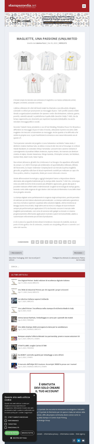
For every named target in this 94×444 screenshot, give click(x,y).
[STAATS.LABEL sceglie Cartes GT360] (14, 347)
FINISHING (30, 320)
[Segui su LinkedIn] (78, 440)
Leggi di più (28, 413)
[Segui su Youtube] (83, 440)
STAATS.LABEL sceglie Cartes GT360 (32, 346)
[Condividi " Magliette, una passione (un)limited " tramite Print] (74, 242)
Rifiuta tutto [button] (27, 433)
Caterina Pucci (41, 43)
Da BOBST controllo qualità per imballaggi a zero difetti (41, 355)
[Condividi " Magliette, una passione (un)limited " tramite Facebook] (32, 242)
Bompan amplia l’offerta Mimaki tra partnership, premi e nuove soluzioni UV (49, 336)
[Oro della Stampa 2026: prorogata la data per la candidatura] (14, 328)
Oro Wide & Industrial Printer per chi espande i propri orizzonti (43, 290)
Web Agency (80, 434)
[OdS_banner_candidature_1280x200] (47, 26)
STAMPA (37, 339)
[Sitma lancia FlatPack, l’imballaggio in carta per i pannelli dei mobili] (14, 319)
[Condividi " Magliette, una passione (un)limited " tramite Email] (69, 242)
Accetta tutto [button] (12, 433)
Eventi (30, 283)
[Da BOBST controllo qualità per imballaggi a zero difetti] (14, 356)
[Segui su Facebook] (74, 440)
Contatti (39, 434)
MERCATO (63, 43)
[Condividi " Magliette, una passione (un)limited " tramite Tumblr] (46, 242)
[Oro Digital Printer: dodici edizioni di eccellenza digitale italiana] (14, 282)
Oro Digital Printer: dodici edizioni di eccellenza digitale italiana (43, 280)
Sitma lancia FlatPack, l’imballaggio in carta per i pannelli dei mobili (45, 318)
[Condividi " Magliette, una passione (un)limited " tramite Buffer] (60, 242)
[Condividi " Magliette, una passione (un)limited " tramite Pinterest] (51, 242)
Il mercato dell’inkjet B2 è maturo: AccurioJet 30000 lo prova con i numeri (47, 364)
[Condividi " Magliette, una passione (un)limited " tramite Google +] (42, 242)
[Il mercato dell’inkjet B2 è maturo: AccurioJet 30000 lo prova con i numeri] (14, 366)
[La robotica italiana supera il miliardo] (14, 301)
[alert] (19, 417)
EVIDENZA (30, 329)
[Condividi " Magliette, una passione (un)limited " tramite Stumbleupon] (65, 242)
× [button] (34, 395)
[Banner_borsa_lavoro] (47, 401)
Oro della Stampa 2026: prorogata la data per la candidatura (43, 327)
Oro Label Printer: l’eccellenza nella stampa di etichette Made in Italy (46, 308)
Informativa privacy (51, 434)
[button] (19, 438)
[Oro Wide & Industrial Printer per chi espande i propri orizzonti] (14, 291)
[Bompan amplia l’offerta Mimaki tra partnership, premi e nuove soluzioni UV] (14, 338)
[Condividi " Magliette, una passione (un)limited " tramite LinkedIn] (55, 242)
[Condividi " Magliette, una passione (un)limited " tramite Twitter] (37, 242)
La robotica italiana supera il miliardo (33, 299)
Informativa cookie (67, 434)
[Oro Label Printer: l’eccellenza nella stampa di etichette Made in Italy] (14, 310)
